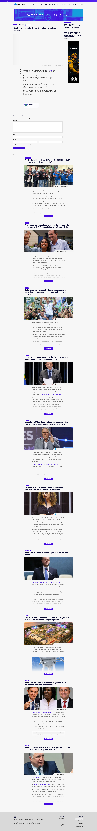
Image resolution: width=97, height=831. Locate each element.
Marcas (65, 4)
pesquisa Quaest (36, 777)
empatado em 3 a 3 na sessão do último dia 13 (52, 394)
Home (14, 22)
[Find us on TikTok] (73, 4)
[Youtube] (80, 819)
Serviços (50, 4)
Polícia (17, 22)
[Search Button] (78, 4)
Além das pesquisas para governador (40, 582)
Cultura (55, 4)
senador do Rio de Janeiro (55, 582)
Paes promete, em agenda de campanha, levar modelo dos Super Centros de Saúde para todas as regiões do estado (73, 34)
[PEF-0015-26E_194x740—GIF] (73, 62)
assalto (50, 70)
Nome (14, 134)
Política (34, 4)
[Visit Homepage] (19, 4)
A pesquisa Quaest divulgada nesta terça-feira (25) (43, 712)
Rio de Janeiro (27, 550)
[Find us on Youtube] (75, 4)
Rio (38, 4)
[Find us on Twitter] (69, 4)
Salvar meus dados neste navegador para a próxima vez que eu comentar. (27, 144)
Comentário (15, 120)
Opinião (60, 4)
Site (39, 139)
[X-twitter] (76, 819)
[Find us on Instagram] (71, 4)
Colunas (29, 4)
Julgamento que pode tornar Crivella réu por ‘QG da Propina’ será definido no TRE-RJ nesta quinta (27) (55, 1)
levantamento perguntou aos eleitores (41, 784)
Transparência (44, 4)
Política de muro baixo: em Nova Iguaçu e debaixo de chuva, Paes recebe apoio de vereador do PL (73, 26)
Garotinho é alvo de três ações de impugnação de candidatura (45, 464)
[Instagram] (78, 819)
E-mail (14, 139)
